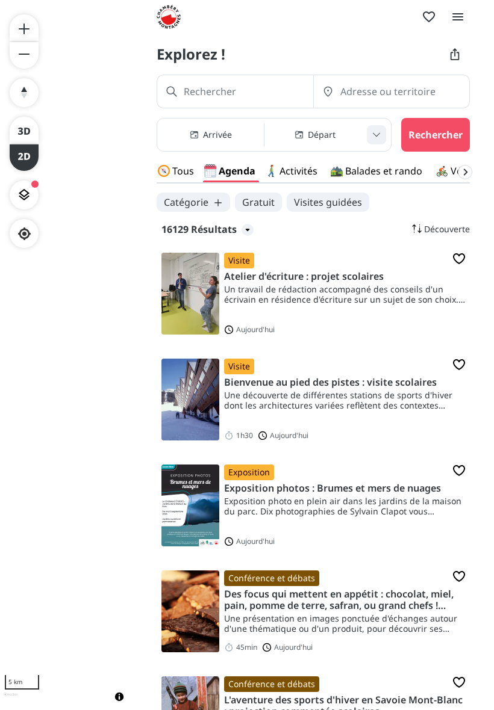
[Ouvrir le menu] (458, 17)
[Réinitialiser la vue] (24, 92)
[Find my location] (24, 233)
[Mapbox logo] (10, 699)
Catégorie (186, 202)
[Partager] (455, 54)
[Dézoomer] (24, 55)
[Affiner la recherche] (376, 134)
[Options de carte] (24, 195)
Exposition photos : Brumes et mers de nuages (332, 488)
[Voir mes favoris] (429, 17)
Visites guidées (328, 202)
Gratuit (258, 202)
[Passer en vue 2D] (24, 157)
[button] (274, 135)
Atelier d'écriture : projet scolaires (304, 276)
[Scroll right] (465, 172)
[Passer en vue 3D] (24, 130)
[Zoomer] (24, 27)
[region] (66, 355)
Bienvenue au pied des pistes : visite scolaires (330, 382)
